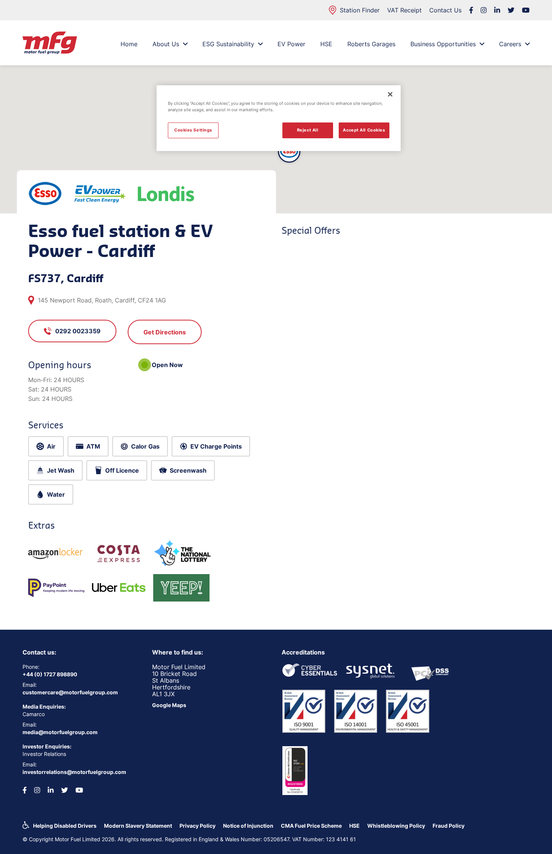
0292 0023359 (78, 331)
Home (129, 44)
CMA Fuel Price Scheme (311, 825)
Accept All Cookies (364, 130)
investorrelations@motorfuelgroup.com (74, 772)
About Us (165, 44)
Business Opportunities (443, 44)
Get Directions (164, 332)
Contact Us (445, 10)
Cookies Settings (193, 130)
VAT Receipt (404, 10)
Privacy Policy (197, 825)
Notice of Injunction (248, 825)
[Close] (390, 94)
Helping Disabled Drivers (65, 825)
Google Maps (169, 705)
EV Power (291, 44)
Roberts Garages (371, 44)
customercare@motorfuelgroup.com (70, 692)
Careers (510, 44)
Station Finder (360, 10)
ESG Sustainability (228, 44)
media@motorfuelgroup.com (60, 732)
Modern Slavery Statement (138, 825)
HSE (326, 44)
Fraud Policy (449, 825)
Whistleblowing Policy (396, 825)
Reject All (307, 130)
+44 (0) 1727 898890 (50, 674)
